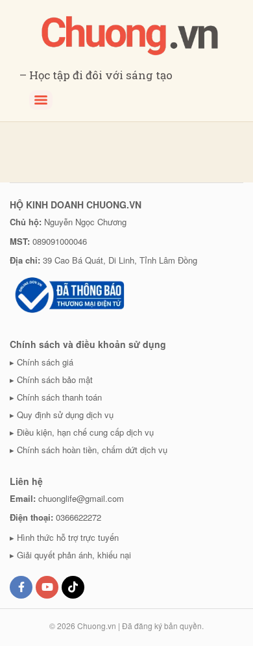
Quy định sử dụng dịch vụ (65, 414)
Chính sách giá (45, 362)
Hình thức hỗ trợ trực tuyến (68, 537)
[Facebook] (21, 587)
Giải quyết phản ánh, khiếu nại (74, 555)
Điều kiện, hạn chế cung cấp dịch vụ (85, 432)
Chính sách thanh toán (59, 397)
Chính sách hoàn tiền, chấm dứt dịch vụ (92, 449)
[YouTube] (47, 587)
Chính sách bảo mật (55, 379)
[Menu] (41, 100)
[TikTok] (73, 587)
